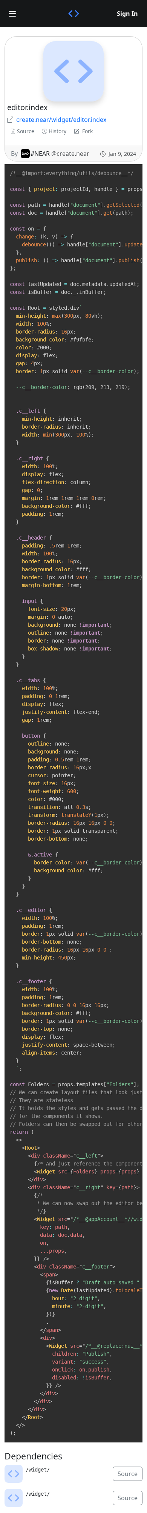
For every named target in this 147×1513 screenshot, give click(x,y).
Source (25, 131)
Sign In (127, 13)
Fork (87, 131)
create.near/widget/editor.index (61, 119)
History (57, 131)
